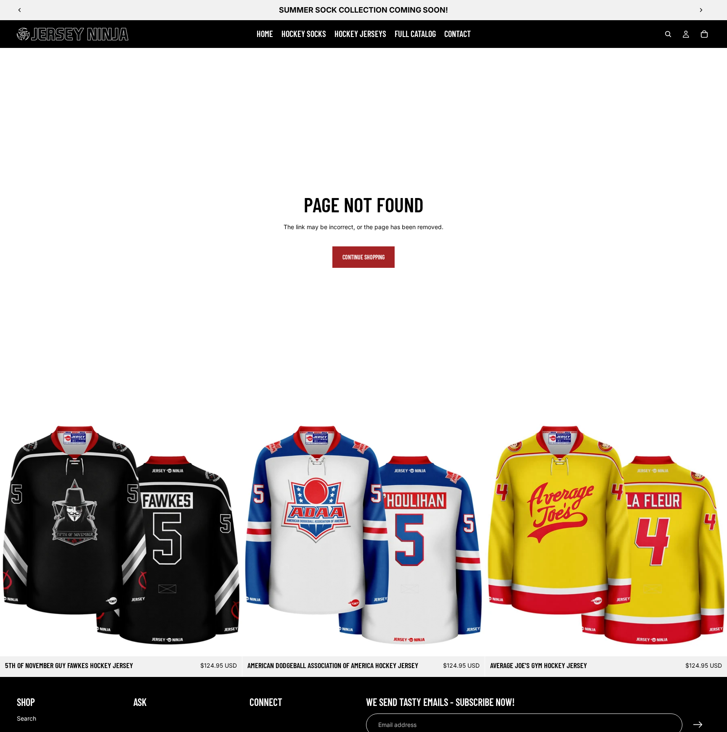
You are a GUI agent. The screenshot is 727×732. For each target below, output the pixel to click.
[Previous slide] (20, 10)
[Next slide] (701, 10)
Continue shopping (363, 257)
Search (26, 717)
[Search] (668, 34)
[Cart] (704, 34)
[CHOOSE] (229, 643)
